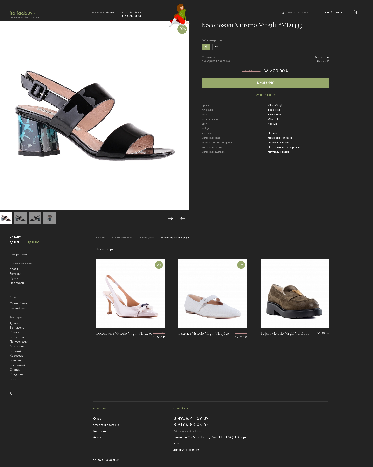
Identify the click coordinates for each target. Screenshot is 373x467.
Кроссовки (17, 355)
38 (205, 47)
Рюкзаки (15, 273)
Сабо (13, 379)
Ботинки (15, 351)
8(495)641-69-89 (131, 13)
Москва (110, 13)
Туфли (14, 323)
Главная (100, 237)
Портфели (17, 283)
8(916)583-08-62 (131, 16)
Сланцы (15, 369)
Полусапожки (19, 341)
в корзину (265, 83)
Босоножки (17, 365)
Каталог (16, 237)
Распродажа (18, 254)
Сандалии (16, 374)
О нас (97, 418)
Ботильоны (17, 327)
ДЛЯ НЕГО (34, 242)
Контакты (99, 431)
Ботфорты (17, 337)
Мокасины (17, 346)
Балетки (15, 360)
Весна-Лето (18, 308)
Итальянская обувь (122, 237)
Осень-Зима (18, 303)
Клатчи (14, 269)
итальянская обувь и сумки (25, 17)
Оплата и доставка (106, 425)
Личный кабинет (332, 12)
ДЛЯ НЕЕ (14, 242)
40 (216, 47)
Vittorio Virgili (146, 237)
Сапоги (14, 332)
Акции (97, 437)
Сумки (14, 278)
